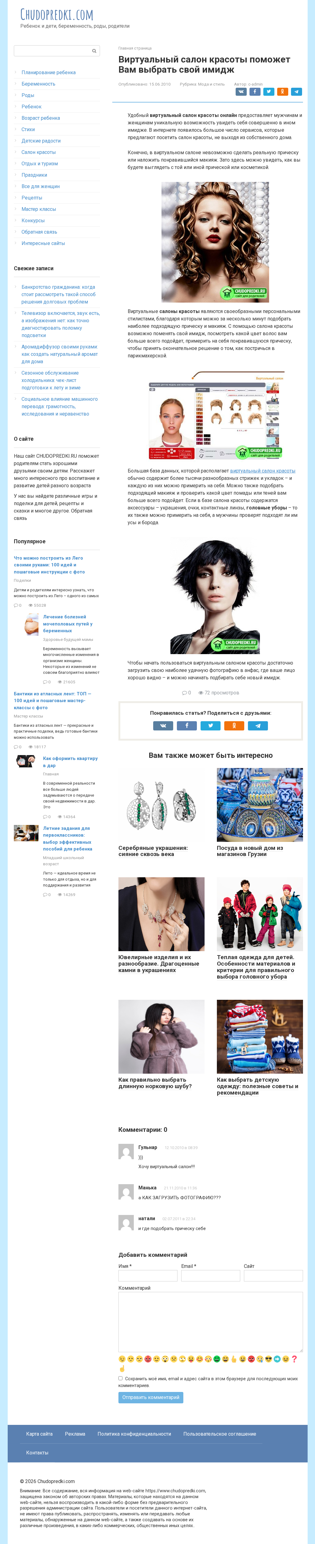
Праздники (34, 175)
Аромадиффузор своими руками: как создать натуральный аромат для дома (60, 354)
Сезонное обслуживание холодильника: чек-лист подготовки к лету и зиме (51, 380)
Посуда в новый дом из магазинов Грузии (250, 851)
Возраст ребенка (41, 118)
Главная (51, 773)
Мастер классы (39, 209)
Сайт (249, 1266)
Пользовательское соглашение (219, 1434)
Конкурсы (33, 220)
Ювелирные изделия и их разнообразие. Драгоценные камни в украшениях (158, 964)
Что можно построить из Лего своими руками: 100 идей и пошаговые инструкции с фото (49, 565)
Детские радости (41, 141)
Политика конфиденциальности (134, 1434)
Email (188, 1266)
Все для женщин (41, 186)
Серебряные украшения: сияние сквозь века (153, 851)
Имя (125, 1266)
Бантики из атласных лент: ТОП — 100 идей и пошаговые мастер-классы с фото (52, 700)
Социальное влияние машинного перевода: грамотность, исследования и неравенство (60, 406)
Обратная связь (39, 232)
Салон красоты (39, 152)
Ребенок (32, 107)
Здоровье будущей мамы (68, 639)
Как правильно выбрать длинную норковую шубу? (155, 1083)
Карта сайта (39, 1434)
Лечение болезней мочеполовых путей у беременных (68, 623)
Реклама (75, 1434)
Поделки (22, 580)
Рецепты (32, 198)
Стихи (28, 129)
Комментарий (134, 1288)
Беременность (38, 84)
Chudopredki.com (57, 14)
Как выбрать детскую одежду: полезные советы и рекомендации (257, 1086)
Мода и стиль (211, 84)
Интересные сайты (43, 243)
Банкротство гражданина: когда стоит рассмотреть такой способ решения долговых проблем (59, 294)
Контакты (37, 1453)
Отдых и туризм (40, 164)
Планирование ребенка (49, 72)
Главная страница (135, 48)
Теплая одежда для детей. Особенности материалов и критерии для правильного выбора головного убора (256, 967)
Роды (28, 95)
